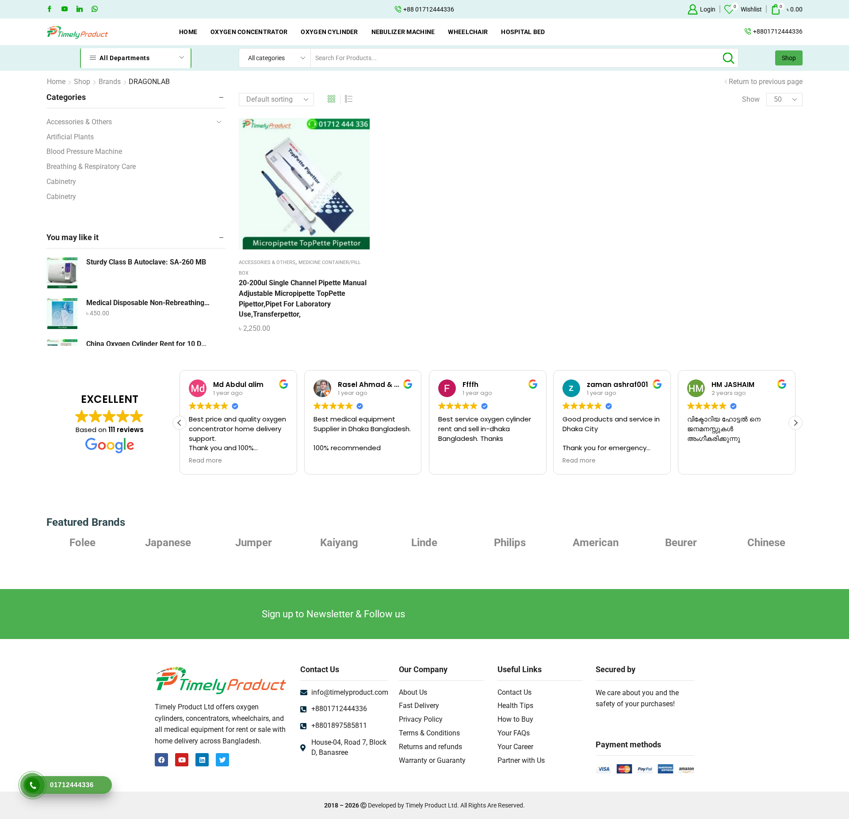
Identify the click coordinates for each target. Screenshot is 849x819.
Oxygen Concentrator (248, 31)
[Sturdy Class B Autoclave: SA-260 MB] (61, 272)
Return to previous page (766, 81)
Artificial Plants (70, 137)
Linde (424, 542)
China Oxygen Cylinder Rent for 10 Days (148, 344)
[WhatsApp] (95, 9)
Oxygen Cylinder (329, 31)
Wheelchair (468, 31)
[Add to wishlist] (295, 187)
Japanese (168, 542)
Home (188, 31)
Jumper (253, 542)
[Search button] (728, 58)
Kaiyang (339, 542)
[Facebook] (49, 9)
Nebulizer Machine (403, 31)
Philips (510, 542)
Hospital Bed (523, 31)
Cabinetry (61, 181)
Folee (82, 542)
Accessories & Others (267, 262)
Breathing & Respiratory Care (91, 166)
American (596, 542)
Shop (789, 57)
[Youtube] (64, 9)
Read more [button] (205, 461)
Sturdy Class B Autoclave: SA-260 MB (146, 262)
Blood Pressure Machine (84, 151)
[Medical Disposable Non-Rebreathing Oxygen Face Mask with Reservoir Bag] (61, 313)
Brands (110, 81)
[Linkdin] (79, 9)
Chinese (766, 542)
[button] (795, 422)
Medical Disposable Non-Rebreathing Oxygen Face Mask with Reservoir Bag (148, 303)
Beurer (681, 542)
